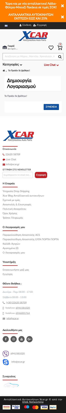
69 (17, 308)
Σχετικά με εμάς (11, 200)
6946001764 (23, 313)
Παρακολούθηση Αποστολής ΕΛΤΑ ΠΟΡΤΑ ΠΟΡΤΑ (31, 239)
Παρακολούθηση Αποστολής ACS (21, 235)
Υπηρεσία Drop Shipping (16, 191)
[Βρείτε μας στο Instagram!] (14, 339)
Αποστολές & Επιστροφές (17, 204)
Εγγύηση (7, 274)
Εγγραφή (41, 175)
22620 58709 (12, 154)
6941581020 (18, 354)
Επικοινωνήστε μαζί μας (16, 270)
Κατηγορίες (11, 64)
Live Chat (11, 159)
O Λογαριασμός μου (14, 253)
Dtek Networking (33, 402)
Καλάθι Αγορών (11, 244)
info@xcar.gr (12, 164)
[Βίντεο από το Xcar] (22, 339)
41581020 (24, 308)
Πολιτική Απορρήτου (14, 209)
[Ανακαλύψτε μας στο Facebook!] (6, 339)
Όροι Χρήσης (10, 213)
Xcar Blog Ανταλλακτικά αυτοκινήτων (23, 196)
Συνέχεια (51, 107)
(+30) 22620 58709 (16, 303)
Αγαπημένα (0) (10, 248)
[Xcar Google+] (29, 339)
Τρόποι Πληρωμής (13, 218)
